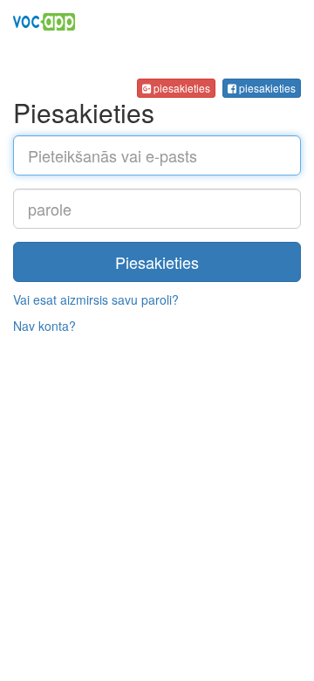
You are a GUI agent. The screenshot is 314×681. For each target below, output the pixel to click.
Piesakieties (157, 262)
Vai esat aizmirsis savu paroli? (96, 299)
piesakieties (266, 87)
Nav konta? (44, 325)
